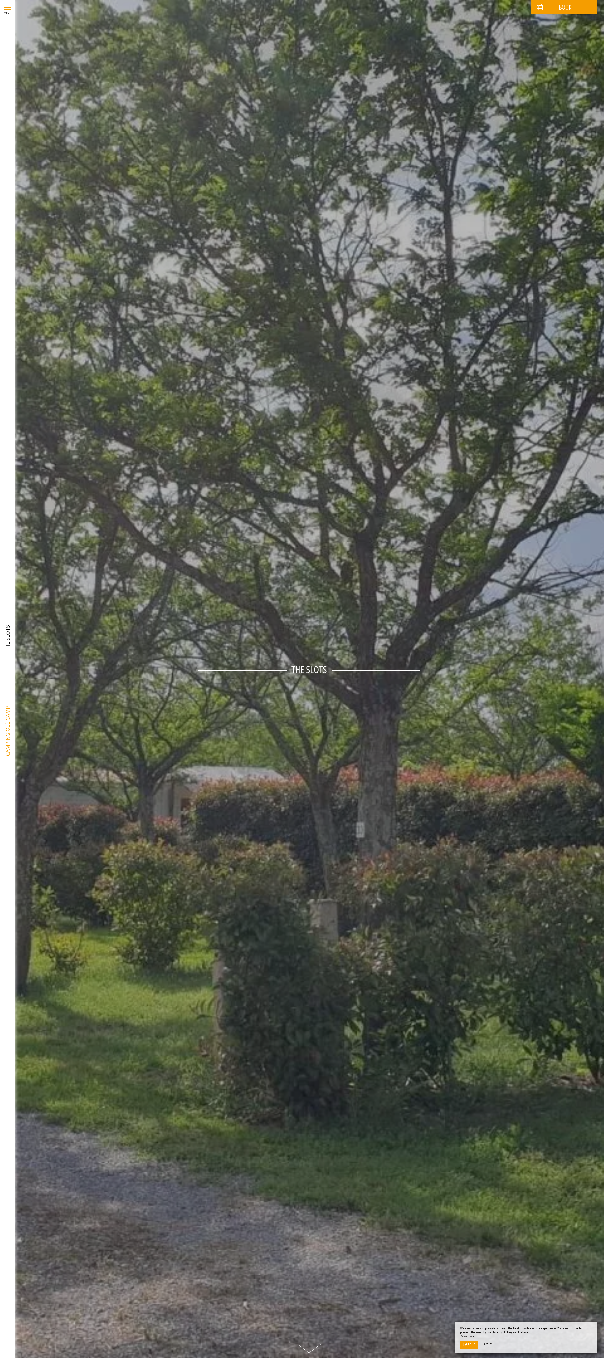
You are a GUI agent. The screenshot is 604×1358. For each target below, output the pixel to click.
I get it (469, 1344)
